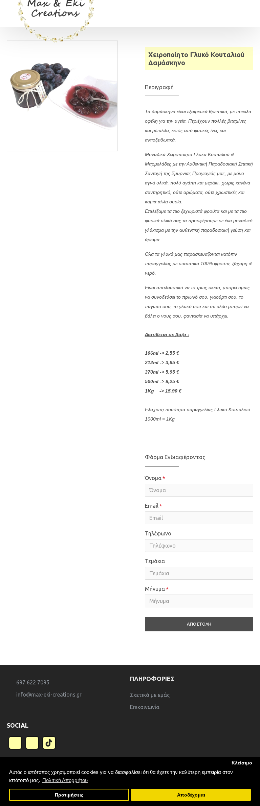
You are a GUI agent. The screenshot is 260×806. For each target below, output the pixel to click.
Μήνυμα (155, 589)
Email (151, 506)
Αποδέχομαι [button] (191, 795)
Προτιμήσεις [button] (69, 795)
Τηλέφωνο (158, 533)
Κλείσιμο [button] (242, 762)
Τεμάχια (155, 561)
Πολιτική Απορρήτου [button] (65, 780)
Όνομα (153, 478)
